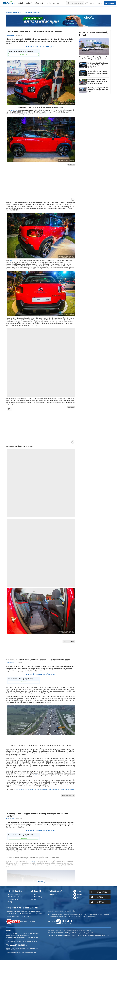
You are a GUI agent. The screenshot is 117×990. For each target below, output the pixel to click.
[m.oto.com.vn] (100, 824)
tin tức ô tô (13, 110)
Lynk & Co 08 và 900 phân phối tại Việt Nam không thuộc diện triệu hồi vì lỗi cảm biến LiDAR (44, 721)
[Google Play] (100, 834)
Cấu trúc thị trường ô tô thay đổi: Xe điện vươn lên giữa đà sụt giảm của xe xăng (97, 81)
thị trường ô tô (32, 793)
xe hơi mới (13, 260)
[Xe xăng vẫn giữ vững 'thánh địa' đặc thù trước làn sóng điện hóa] (83, 73)
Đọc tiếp (40, 813)
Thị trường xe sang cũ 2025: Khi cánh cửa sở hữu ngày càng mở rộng (97, 89)
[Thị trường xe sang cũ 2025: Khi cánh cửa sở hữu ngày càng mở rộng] (83, 90)
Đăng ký (100, 3)
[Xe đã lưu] (86, 3)
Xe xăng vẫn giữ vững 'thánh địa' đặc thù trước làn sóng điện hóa (97, 73)
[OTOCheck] (58, 20)
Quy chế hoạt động (36, 828)
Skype (40, 845)
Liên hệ (10, 834)
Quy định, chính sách (14, 826)
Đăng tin (110, 3)
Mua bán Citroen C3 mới (32, 12)
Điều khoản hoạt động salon (15, 828)
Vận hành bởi (52, 853)
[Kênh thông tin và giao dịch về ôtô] (9, 2)
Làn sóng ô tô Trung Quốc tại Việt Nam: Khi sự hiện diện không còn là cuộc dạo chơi (93, 58)
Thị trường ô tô (10, 35)
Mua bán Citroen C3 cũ (13, 12)
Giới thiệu (33, 826)
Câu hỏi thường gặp (13, 831)
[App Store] (100, 829)
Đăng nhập (93, 3)
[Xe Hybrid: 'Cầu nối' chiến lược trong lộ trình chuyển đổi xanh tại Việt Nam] (83, 65)
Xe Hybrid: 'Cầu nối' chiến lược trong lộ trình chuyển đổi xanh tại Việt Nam (97, 65)
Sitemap (33, 831)
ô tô (36, 707)
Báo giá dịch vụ (53, 826)
